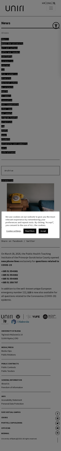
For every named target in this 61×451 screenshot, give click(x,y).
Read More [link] (29, 231)
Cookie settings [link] (13, 231)
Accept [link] (43, 231)
